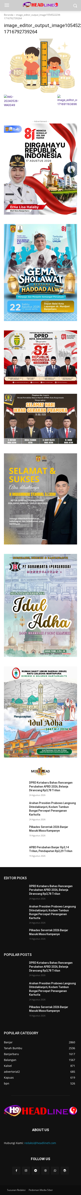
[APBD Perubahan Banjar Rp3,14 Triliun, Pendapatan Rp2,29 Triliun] (15, 853)
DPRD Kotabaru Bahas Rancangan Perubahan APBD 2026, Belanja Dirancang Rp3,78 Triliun (51, 786)
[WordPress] (64, 1170)
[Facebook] (16, 1170)
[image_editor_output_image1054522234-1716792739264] (40, 66)
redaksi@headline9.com (40, 1143)
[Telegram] (36, 1170)
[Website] (45, 1170)
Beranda (8, 14)
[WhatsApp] (55, 1170)
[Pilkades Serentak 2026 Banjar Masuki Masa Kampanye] (15, 832)
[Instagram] (26, 1170)
